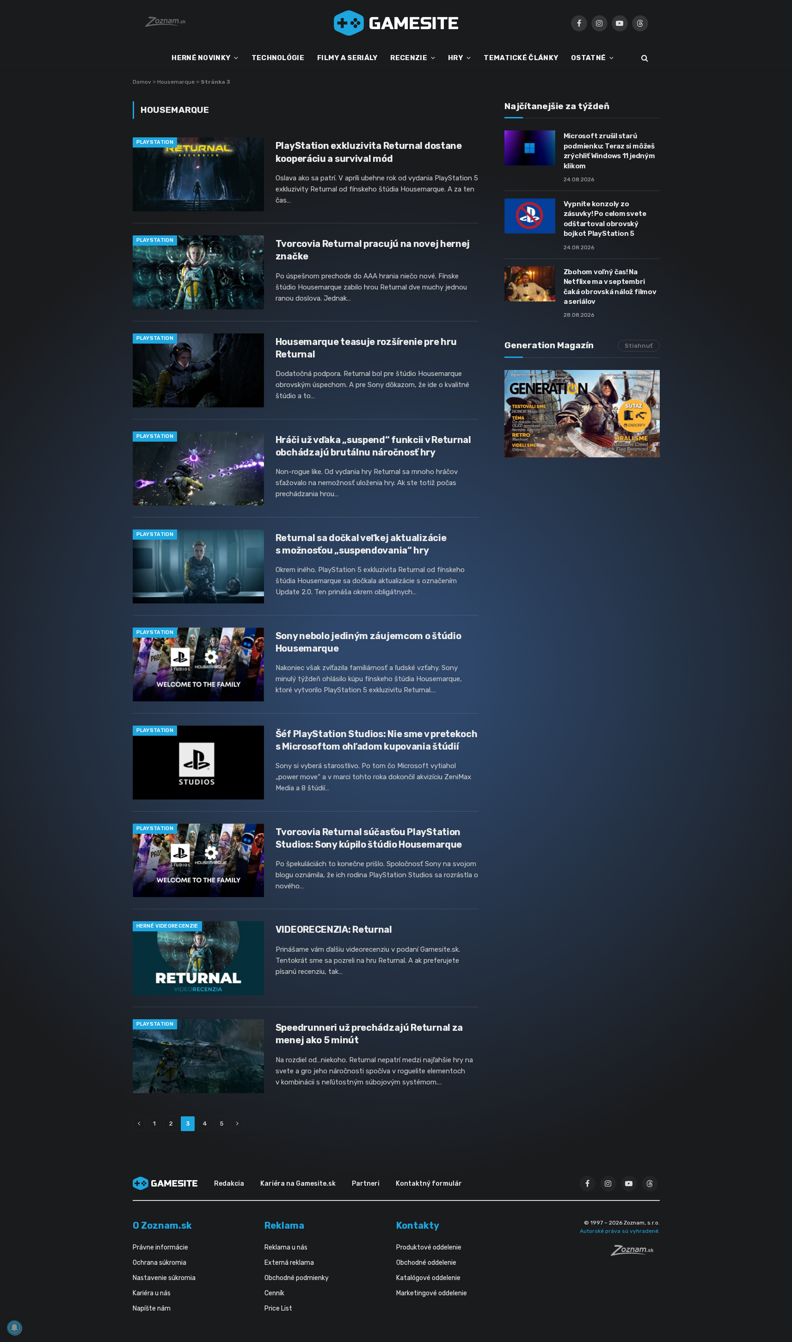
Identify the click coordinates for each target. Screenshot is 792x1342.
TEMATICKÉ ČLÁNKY (521, 58)
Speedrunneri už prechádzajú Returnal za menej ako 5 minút (369, 1034)
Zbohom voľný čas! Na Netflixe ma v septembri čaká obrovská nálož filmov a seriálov (610, 287)
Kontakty (417, 1225)
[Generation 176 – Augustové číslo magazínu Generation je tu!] (582, 413)
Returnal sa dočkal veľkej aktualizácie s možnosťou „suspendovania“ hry (361, 544)
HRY (455, 58)
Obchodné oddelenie (426, 1263)
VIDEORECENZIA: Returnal (334, 929)
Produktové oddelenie (428, 1247)
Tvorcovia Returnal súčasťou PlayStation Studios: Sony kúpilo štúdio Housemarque (369, 838)
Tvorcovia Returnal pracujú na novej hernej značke (373, 250)
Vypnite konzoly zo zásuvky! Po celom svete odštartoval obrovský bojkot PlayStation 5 (605, 219)
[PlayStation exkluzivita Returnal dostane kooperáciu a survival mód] (198, 174)
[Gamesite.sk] (396, 23)
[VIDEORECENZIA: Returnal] (198, 958)
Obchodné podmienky (296, 1278)
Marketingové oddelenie (431, 1293)
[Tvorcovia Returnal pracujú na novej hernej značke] (198, 272)
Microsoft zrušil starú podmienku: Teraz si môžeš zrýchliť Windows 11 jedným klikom (609, 151)
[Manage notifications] (14, 1327)
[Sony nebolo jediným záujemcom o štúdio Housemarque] (198, 665)
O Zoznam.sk (162, 1225)
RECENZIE (408, 58)
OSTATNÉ (588, 58)
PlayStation (155, 142)
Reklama (284, 1225)
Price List (278, 1308)
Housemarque (176, 82)
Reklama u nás (285, 1247)
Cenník (274, 1293)
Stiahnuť (639, 345)
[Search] (643, 58)
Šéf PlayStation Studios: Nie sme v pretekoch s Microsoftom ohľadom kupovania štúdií (377, 740)
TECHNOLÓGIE (278, 58)
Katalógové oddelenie (428, 1278)
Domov (142, 82)
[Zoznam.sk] (635, 1253)
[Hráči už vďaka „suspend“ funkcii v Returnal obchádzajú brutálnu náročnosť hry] (198, 468)
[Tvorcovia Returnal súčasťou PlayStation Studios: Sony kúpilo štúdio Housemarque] (198, 861)
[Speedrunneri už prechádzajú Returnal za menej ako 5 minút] (198, 1056)
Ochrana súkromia (159, 1263)
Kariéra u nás (152, 1293)
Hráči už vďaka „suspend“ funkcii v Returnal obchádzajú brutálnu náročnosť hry (373, 446)
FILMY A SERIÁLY (347, 58)
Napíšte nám (152, 1308)
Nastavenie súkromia (164, 1278)
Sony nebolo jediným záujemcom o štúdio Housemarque (368, 642)
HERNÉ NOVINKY (201, 58)
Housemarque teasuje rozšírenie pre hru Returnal (366, 348)
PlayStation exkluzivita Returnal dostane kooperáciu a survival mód (369, 152)
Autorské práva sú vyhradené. (620, 1231)
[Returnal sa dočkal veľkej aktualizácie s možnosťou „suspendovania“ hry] (198, 566)
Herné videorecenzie (167, 926)
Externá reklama (289, 1263)
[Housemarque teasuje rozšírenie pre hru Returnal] (198, 370)
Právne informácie (160, 1247)
